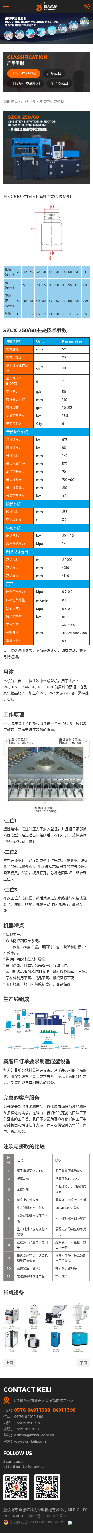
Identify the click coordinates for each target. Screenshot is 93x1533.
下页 (83, 1363)
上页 (9, 1363)
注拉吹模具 (59, 83)
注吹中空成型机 (23, 73)
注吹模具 (54, 73)
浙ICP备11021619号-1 (47, 1516)
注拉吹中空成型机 (25, 83)
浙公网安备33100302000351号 (37, 1522)
